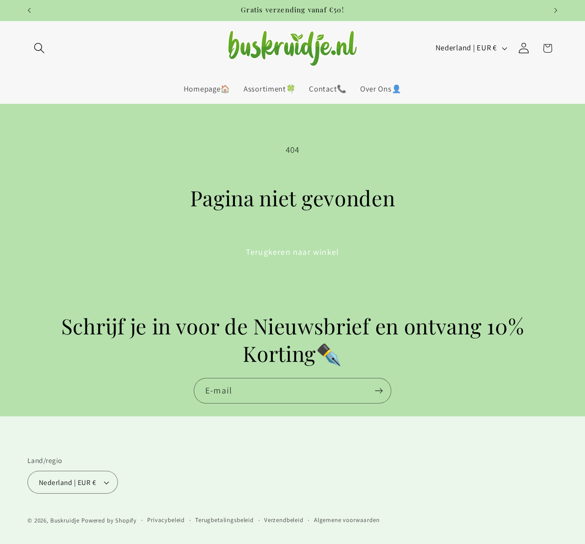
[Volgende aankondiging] (556, 10)
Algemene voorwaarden (347, 520)
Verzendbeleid (283, 520)
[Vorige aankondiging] (29, 10)
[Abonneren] (379, 391)
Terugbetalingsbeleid (224, 520)
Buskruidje (65, 520)
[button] (39, 48)
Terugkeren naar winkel (292, 252)
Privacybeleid (166, 520)
